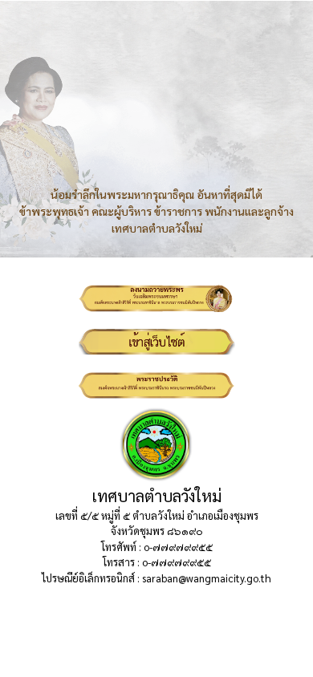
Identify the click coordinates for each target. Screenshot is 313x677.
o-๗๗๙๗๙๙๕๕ (178, 546)
